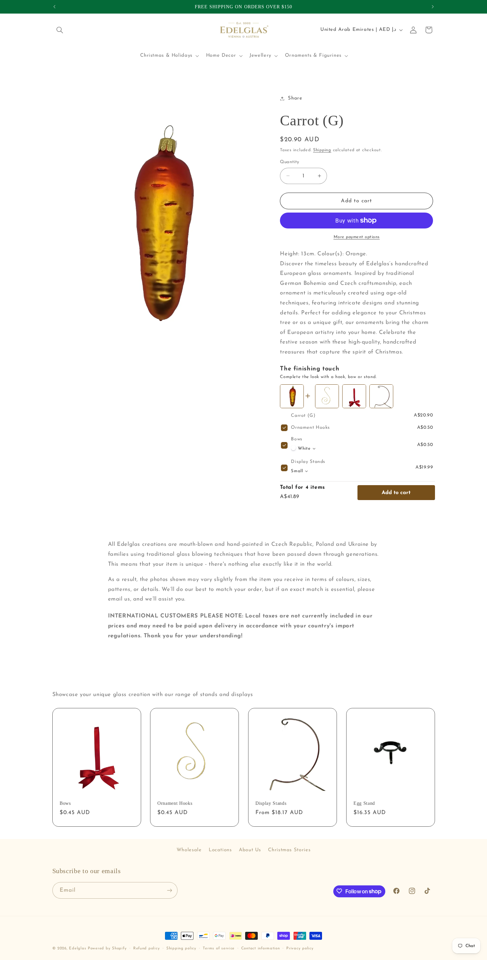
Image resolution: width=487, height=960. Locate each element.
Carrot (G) (303, 415)
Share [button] (295, 98)
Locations (220, 850)
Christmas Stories (289, 850)
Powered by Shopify (107, 948)
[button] (60, 29)
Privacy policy (299, 948)
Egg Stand (364, 803)
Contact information (260, 948)
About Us (250, 850)
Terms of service (219, 948)
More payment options (357, 237)
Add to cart (396, 492)
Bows (296, 439)
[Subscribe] (169, 890)
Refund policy (146, 948)
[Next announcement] (432, 6)
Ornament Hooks (310, 427)
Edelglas (78, 948)
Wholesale (189, 850)
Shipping (322, 150)
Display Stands (308, 461)
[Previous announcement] (54, 6)
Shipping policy (181, 948)
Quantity (289, 162)
